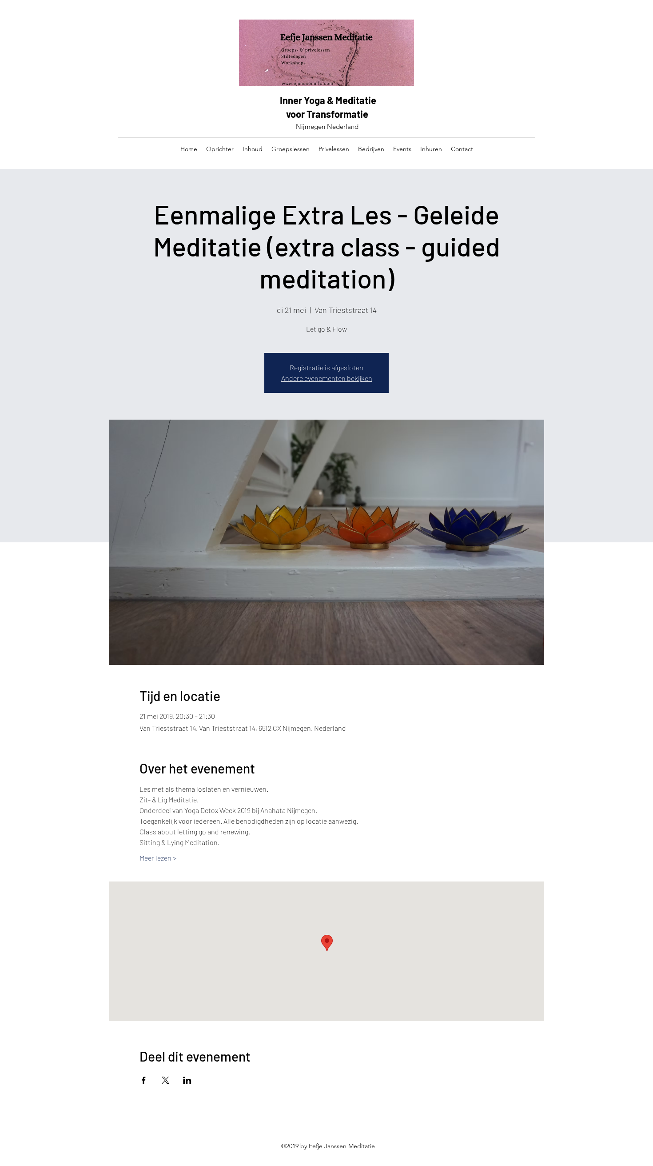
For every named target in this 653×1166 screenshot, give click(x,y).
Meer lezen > (157, 857)
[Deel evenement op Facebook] (143, 1080)
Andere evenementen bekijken (326, 378)
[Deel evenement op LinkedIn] (187, 1080)
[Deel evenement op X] (165, 1080)
